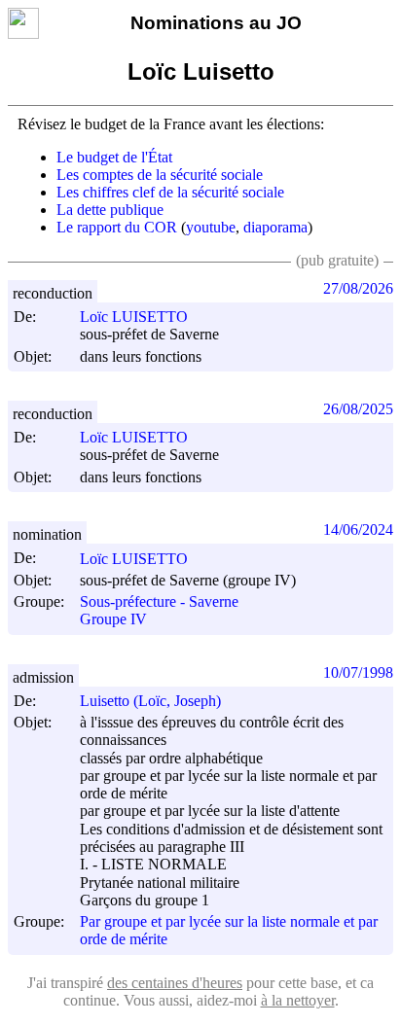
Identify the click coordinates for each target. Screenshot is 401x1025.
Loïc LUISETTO (134, 316)
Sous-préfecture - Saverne (159, 601)
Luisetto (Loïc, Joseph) (150, 700)
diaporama (275, 227)
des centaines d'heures (174, 982)
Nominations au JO (216, 23)
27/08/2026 (358, 288)
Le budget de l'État (114, 157)
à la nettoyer (298, 1000)
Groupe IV (113, 620)
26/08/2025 (358, 409)
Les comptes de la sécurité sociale (159, 174)
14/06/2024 (358, 529)
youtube (211, 227)
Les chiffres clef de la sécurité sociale (170, 192)
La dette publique (110, 209)
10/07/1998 (358, 672)
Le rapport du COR (116, 227)
